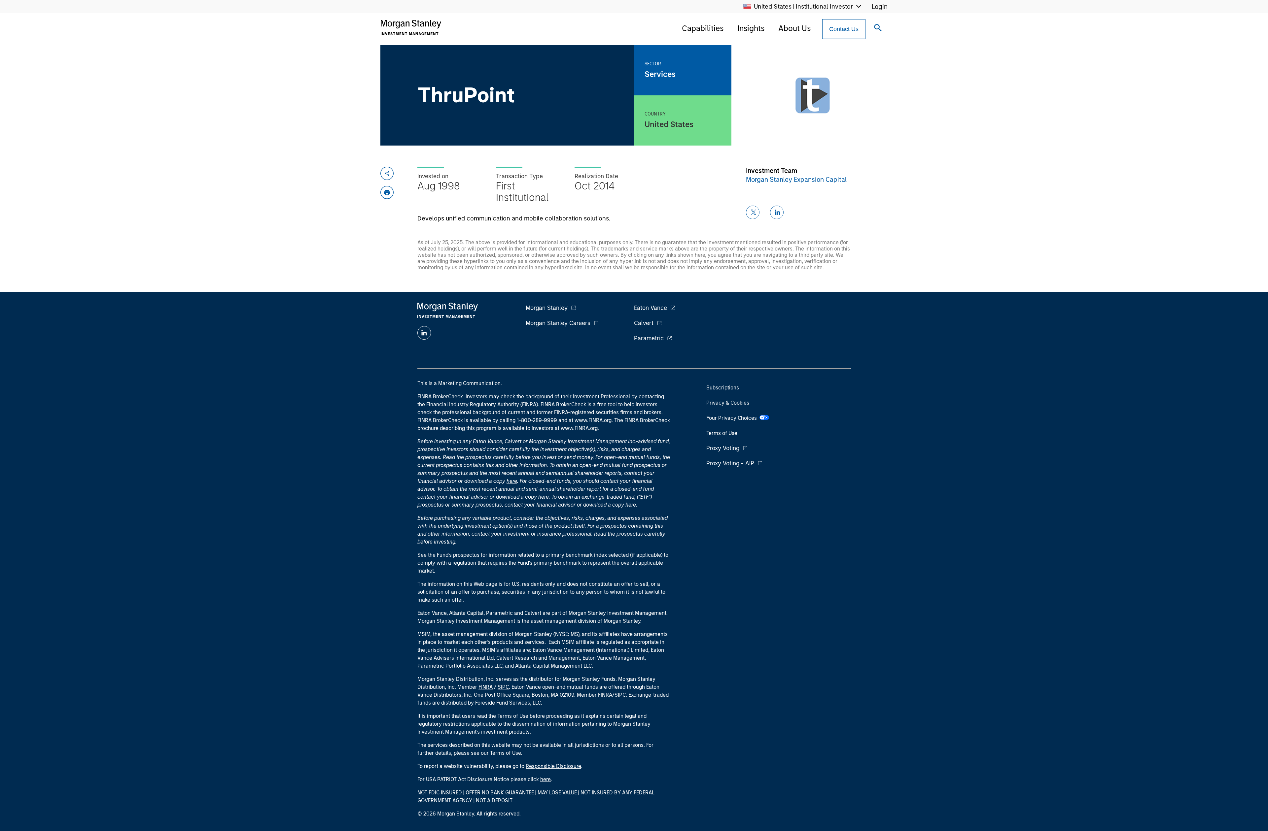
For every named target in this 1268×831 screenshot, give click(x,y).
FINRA (485, 687)
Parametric (649, 338)
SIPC (503, 687)
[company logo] (410, 27)
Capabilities (702, 28)
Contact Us (844, 29)
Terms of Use (721, 433)
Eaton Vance (650, 308)
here (512, 481)
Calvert (643, 323)
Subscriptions (722, 387)
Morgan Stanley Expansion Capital (796, 179)
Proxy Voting (722, 448)
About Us (794, 28)
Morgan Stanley (547, 308)
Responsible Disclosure (553, 766)
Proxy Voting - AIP (730, 463)
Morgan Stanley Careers (558, 323)
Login (880, 7)
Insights (750, 28)
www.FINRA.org (579, 428)
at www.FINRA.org (590, 420)
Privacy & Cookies (727, 403)
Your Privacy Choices (732, 418)
